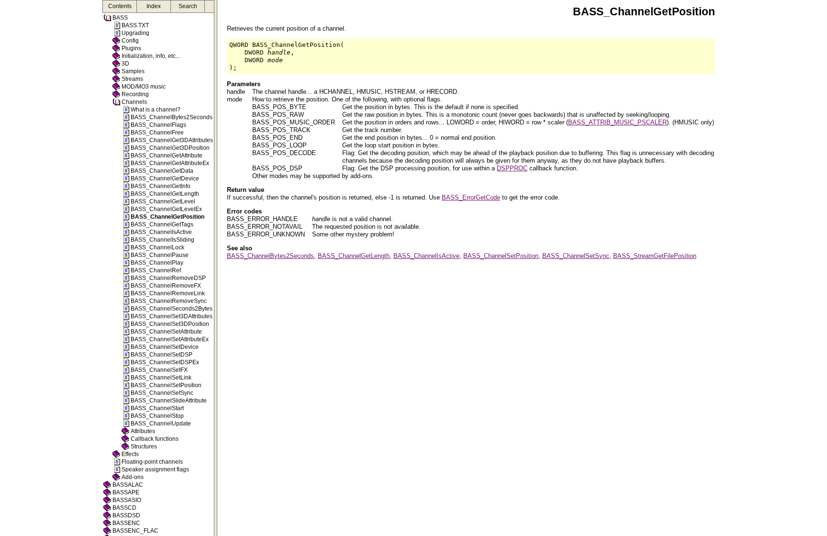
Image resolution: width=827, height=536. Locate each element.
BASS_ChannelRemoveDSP (168, 278)
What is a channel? (155, 109)
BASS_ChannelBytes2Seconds (171, 117)
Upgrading (135, 33)
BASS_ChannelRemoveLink (168, 293)
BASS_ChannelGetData (162, 171)
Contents (120, 6)
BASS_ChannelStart (157, 408)
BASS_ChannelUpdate (161, 423)
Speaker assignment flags (155, 469)
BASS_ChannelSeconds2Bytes (171, 308)
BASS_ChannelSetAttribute (166, 331)
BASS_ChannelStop (157, 416)
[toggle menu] (215, 268)
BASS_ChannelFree (157, 132)
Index (153, 6)
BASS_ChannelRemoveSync (169, 301)
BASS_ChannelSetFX (159, 370)
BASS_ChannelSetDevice (165, 347)
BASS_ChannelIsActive (161, 232)
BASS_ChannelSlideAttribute (169, 400)
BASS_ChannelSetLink (161, 377)
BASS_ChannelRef (156, 270)
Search (188, 6)
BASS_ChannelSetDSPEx (165, 362)
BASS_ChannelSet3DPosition (170, 324)
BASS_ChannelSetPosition (166, 385)
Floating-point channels (152, 461)
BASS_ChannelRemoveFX (166, 285)
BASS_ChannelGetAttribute (166, 155)
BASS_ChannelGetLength (165, 193)
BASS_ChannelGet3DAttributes (172, 140)
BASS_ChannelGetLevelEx (166, 209)
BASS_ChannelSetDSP (161, 354)
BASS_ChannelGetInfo (160, 186)
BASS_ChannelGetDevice (165, 178)
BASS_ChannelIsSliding (162, 239)
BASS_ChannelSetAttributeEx (170, 339)
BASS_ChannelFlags (158, 125)
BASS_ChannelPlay (157, 262)
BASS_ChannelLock (157, 247)
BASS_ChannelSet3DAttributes (171, 316)
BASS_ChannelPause (160, 255)
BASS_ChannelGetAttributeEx (170, 163)
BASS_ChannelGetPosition (167, 216)
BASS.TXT (135, 25)
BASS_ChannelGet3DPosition (170, 148)
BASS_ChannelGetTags (162, 224)
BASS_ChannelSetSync (162, 393)
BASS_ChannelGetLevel (163, 201)
